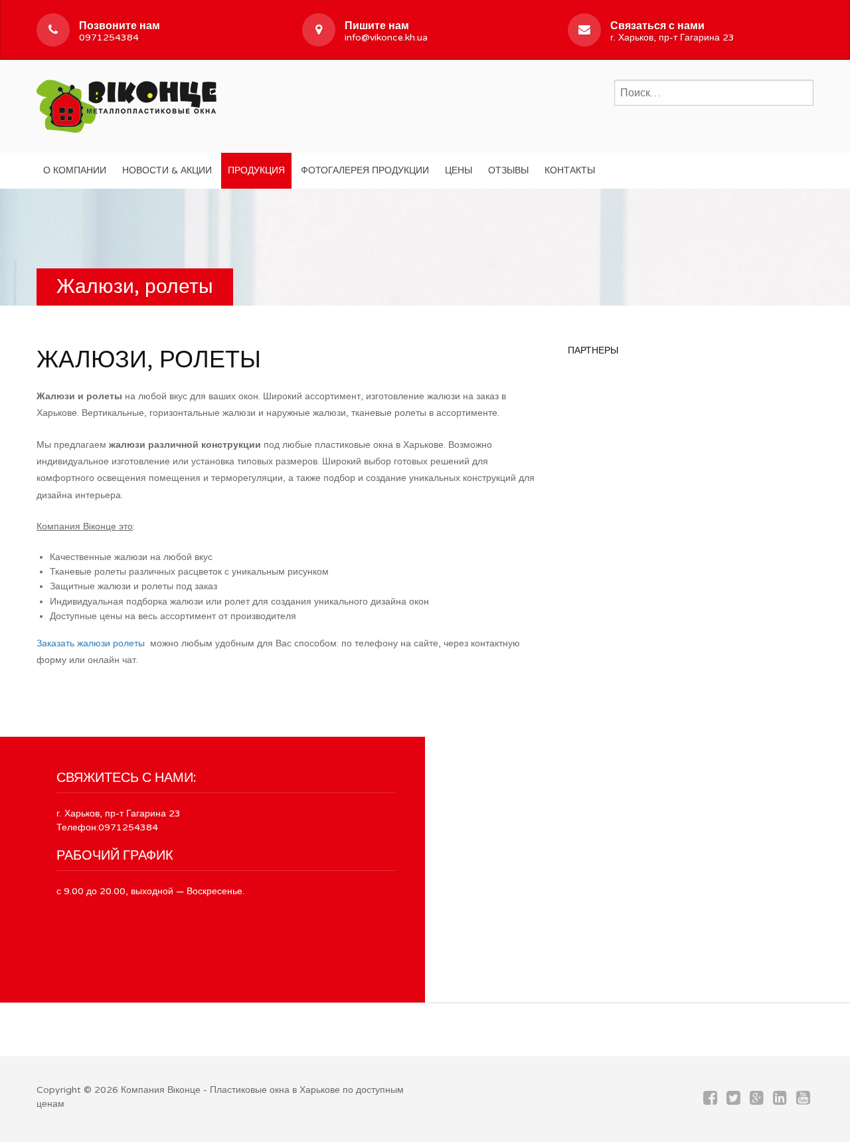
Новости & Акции (167, 170)
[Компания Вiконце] (126, 104)
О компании (74, 170)
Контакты (570, 170)
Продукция (256, 170)
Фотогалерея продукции (365, 170)
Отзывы (508, 170)
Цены (458, 170)
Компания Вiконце (161, 1089)
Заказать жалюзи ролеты (91, 643)
